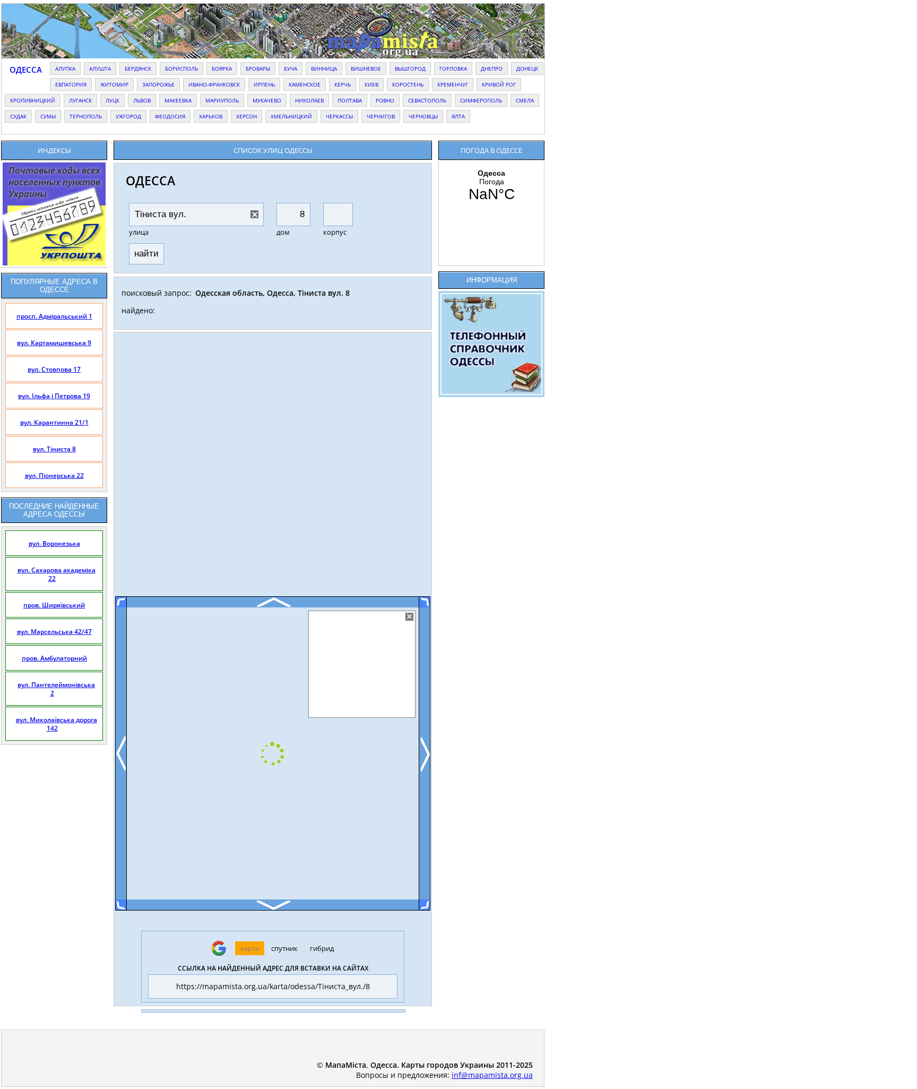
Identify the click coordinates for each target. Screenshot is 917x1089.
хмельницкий (291, 116)
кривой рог (499, 84)
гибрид (322, 948)
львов (142, 100)
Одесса (26, 69)
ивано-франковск (214, 84)
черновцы (423, 116)
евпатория (70, 84)
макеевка (178, 100)
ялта (458, 116)
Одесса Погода (491, 186)
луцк (112, 100)
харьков (210, 116)
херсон (246, 116)
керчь (342, 84)
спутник (284, 948)
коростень (407, 84)
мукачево (267, 100)
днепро (492, 68)
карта (249, 948)
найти (146, 253)
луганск (80, 100)
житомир (114, 84)
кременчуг (452, 84)
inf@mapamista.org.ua (492, 1075)
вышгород (410, 68)
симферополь (481, 100)
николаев (309, 100)
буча (290, 68)
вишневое (366, 68)
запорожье (158, 84)
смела (525, 100)
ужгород (128, 116)
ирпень (264, 84)
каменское (305, 84)
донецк (527, 68)
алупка (65, 68)
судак (18, 116)
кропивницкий (32, 100)
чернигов (381, 116)
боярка (222, 68)
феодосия (170, 116)
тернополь (86, 116)
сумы (48, 116)
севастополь (427, 100)
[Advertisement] (273, 468)
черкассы (339, 116)
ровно (385, 100)
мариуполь (222, 100)
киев (371, 84)
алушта (100, 68)
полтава (350, 100)
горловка (453, 68)
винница (324, 68)
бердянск (138, 68)
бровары (258, 68)
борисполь (181, 68)
